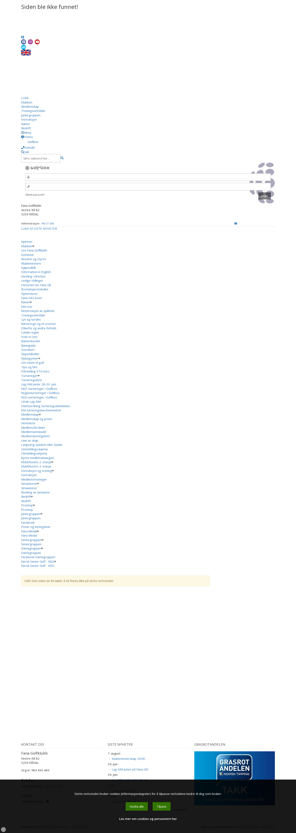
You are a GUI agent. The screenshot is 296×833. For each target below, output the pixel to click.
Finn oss (26, 306)
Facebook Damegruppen (38, 557)
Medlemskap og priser (36, 419)
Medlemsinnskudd (33, 432)
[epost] (235, 223)
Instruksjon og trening (36, 471)
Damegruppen (31, 548)
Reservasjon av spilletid (37, 311)
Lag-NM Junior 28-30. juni (38, 384)
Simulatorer (29, 484)
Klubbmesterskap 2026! (128, 759)
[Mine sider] (22, 37)
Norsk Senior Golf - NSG (37, 561)
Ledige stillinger (32, 280)
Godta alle (137, 806)
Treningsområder (33, 111)
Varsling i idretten (33, 276)
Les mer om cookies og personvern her (148, 819)
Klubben (26, 102)
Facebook (28, 522)
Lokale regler (30, 332)
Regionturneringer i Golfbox (40, 393)
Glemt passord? (35, 194)
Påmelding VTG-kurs (35, 371)
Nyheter (27, 242)
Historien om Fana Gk (36, 285)
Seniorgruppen (31, 540)
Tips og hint (29, 367)
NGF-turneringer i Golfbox (39, 389)
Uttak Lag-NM (31, 401)
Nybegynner (29, 358)
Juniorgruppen (30, 115)
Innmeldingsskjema (34, 449)
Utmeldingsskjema (34, 453)
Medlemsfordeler (33, 427)
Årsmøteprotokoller (35, 289)
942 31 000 (47, 223)
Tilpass (162, 806)
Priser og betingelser (36, 527)
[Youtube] (37, 41)
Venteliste (28, 423)
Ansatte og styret (33, 259)
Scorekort (28, 350)
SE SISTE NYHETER (43, 228)
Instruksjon (29, 119)
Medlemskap (30, 106)
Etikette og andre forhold (38, 328)
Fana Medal (29, 531)
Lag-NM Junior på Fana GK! (130, 769)
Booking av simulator (35, 492)
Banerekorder (30, 341)
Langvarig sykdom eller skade (41, 445)
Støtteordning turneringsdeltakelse (46, 406)
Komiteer (27, 255)
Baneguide (28, 345)
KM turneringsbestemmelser (41, 410)
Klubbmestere (31, 263)
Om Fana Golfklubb (34, 250)
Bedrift (26, 128)
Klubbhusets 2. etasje (36, 462)
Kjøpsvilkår (28, 268)
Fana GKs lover (31, 298)
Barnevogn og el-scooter (38, 324)
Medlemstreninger (34, 479)
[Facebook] (23, 41)
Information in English (36, 272)
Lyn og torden (31, 319)
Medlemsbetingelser (35, 436)
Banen (25, 124)
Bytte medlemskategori (37, 458)
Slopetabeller (30, 354)
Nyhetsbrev (29, 294)
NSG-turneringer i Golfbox (39, 397)
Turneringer (29, 376)
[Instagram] (30, 41)
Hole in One (29, 337)
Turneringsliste (31, 380)
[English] (26, 52)
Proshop (27, 505)
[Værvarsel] (23, 47)
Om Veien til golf (32, 363)
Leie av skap (29, 440)
